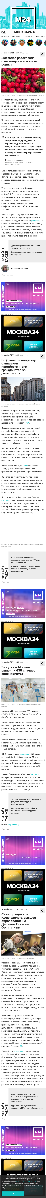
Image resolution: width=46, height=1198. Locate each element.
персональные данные (26, 1181)
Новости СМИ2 (7, 314)
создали (35, 774)
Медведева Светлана (19, 268)
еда (11, 275)
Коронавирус (14, 824)
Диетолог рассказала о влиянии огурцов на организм (25, 246)
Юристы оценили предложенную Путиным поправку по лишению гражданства (25, 568)
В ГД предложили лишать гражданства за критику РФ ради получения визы (25, 559)
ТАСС (27, 422)
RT (21, 1046)
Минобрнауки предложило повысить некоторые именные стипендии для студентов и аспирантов (24, 1098)
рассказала (36, 220)
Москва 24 (23, 32)
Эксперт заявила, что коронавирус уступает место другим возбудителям (26, 801)
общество (5, 275)
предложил (19, 1051)
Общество (24, 53)
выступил (6, 500)
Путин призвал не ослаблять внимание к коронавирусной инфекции (24, 810)
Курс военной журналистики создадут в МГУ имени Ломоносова (27, 1107)
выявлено (24, 754)
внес (26, 465)
